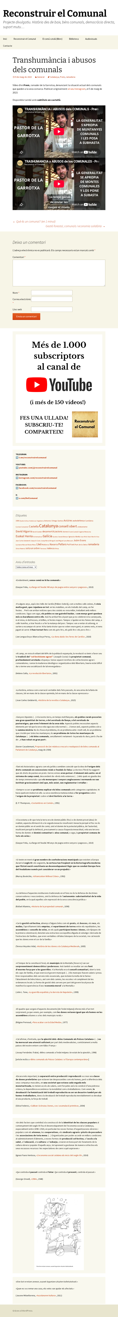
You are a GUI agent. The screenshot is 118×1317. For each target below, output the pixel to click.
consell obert (67, 526)
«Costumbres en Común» (42, 803)
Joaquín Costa (36, 541)
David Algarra (24, 531)
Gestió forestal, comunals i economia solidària (75, 226)
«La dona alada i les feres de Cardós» (68, 636)
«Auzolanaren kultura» (46, 1295)
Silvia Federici (20, 549)
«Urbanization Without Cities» (46, 876)
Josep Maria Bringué (48, 541)
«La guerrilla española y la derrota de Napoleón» (51, 992)
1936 (17, 521)
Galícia (47, 536)
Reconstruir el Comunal (25, 38)
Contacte (7, 45)
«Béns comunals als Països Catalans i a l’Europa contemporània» (59, 1059)
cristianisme (82, 527)
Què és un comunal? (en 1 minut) (34, 221)
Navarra (54, 544)
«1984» (34, 1179)
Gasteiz (55, 537)
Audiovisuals (91, 38)
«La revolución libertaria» (40, 673)
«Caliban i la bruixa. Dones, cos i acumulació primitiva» (54, 1105)
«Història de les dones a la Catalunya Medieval (58, 946)
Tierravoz (43, 549)
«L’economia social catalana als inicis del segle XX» (59, 1155)
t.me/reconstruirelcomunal (32, 457)
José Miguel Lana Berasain (64, 541)
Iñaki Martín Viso (93, 537)
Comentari (19, 257)
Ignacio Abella (74, 536)
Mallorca (45, 544)
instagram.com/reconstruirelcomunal (38, 477)
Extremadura (37, 537)
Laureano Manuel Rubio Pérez (26, 545)
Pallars (62, 544)
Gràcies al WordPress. (23, 1310)
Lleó (38, 544)
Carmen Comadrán (22, 527)
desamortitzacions (52, 531)
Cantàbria (89, 521)
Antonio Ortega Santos (53, 521)
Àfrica (57, 549)
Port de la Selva (81, 544)
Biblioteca (74, 38)
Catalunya (54, 77)
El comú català (73, 532)
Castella (34, 526)
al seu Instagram (77, 88)
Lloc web (17, 309)
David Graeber (37, 532)
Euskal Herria (24, 536)
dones (65, 531)
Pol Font (70, 544)
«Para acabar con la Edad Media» (47, 1022)
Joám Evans (80, 540)
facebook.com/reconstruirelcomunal (37, 488)
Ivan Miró (84, 537)
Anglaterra (40, 521)
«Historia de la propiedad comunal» (47, 906)
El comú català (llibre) (52, 38)
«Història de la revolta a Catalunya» (54, 700)
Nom (16, 292)
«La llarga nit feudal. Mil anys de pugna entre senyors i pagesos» (58, 587)
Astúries (68, 520)
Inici (5, 38)
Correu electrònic (22, 301)
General (40, 77)
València (51, 548)
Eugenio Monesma (85, 532)
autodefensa (79, 520)
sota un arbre (33, 548)
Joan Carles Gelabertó (23, 541)
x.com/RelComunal (28, 498)
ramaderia (70, 77)
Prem (62, 77)
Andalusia (32, 521)
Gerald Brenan (63, 537)
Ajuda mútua (24, 521)
